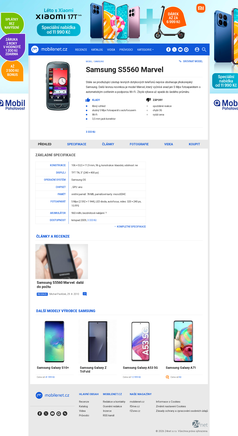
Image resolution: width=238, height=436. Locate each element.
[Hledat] (204, 50)
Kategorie (144, 49)
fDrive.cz (135, 406)
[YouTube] (180, 49)
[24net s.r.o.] (200, 426)
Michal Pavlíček (57, 294)
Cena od (46, 377)
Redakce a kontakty (114, 401)
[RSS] (65, 414)
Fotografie (139, 144)
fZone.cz (135, 410)
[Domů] (49, 49)
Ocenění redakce (112, 406)
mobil (89, 61)
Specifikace (76, 144)
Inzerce (107, 410)
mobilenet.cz (137, 401)
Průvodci (126, 49)
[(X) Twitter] (174, 49)
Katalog (97, 49)
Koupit (194, 144)
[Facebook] (168, 49)
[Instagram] (186, 49)
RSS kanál (108, 415)
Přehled (44, 144)
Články (108, 144)
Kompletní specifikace (131, 226)
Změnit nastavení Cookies (171, 406)
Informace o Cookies (168, 401)
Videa (111, 49)
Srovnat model (193, 61)
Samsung (99, 61)
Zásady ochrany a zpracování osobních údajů (182, 410)
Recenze (81, 49)
